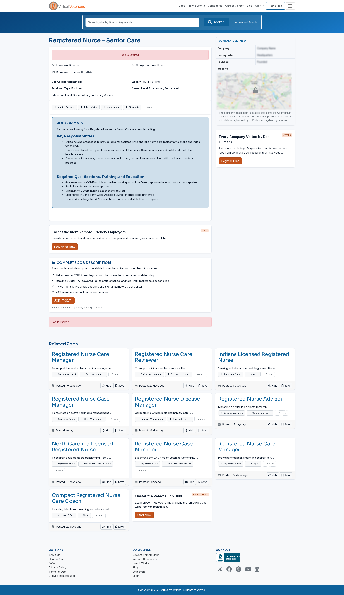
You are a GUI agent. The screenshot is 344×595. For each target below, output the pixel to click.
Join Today (63, 300)
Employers (138, 571)
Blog (249, 5)
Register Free (230, 161)
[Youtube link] (248, 569)
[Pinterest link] (238, 569)
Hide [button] (108, 385)
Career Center (234, 5)
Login (135, 575)
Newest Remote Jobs (145, 555)
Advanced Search (246, 22)
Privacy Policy (57, 567)
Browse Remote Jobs (62, 575)
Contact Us (56, 559)
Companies (215, 5)
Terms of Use (57, 571)
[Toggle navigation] (290, 6)
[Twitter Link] (220, 569)
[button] (119, 385)
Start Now (144, 515)
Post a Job (275, 6)
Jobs (182, 5)
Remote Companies (144, 559)
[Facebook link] (229, 569)
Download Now (64, 247)
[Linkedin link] (257, 569)
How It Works (196, 5)
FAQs (52, 563)
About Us (54, 555)
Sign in (259, 5)
